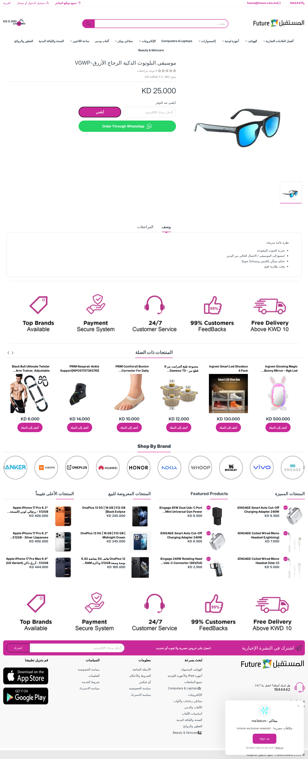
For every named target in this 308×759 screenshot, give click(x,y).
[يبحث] (88, 23)
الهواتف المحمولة (191, 669)
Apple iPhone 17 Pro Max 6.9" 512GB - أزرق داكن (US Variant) (27, 561)
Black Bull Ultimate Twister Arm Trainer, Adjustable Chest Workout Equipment (73, 368)
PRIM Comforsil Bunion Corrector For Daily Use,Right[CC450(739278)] (171, 368)
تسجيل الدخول (36, 3)
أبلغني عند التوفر (166, 102)
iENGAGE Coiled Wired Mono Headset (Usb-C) (258, 561)
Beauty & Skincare (185, 732)
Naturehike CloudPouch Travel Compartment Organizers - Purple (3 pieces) (25, 368)
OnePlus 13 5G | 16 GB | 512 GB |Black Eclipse (103, 510)
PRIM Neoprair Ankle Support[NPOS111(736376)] (121, 368)
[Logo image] (292, 467)
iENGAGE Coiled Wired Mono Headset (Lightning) (258, 535)
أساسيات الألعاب (192, 713)
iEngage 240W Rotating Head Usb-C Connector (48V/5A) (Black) (181, 561)
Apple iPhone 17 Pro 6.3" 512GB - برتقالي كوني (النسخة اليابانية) (29, 510)
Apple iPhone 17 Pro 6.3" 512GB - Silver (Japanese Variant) (30, 535)
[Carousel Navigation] (10, 353)
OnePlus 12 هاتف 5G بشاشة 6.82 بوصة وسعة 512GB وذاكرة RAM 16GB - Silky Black (103, 561)
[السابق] (8, 353)
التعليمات (94, 675)
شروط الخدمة (91, 682)
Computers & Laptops (183, 688)
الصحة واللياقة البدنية (189, 720)
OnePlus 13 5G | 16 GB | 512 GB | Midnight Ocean (102, 535)
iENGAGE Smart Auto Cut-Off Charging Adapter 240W (258, 510)
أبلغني (100, 112)
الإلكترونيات (195, 694)
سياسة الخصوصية (140, 688)
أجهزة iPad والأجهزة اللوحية (185, 675)
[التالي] (12, 353)
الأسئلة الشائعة (141, 669)
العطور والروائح (192, 726)
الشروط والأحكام (140, 675)
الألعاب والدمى (193, 707)
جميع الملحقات (193, 682)
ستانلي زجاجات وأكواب (187, 701)
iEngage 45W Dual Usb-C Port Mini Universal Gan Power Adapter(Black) (180, 510)
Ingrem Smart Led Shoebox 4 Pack (270, 368)
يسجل (20, 3)
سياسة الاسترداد (141, 694)
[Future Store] (278, 21)
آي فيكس (145, 682)
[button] (166, 70)
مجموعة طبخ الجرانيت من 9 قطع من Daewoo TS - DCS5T (223, 368)
